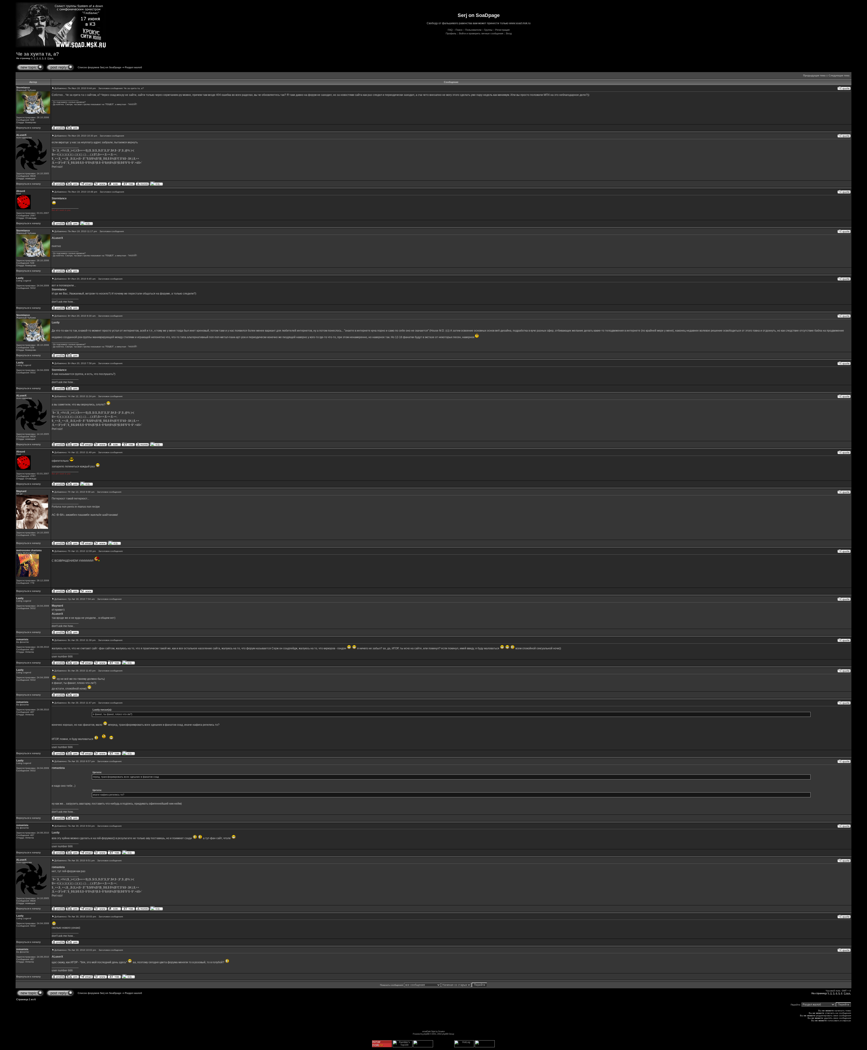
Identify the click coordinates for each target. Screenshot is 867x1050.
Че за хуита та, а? (37, 54)
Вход (509, 33)
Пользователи (473, 29)
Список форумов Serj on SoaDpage (99, 67)
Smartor (441, 1031)
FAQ (450, 29)
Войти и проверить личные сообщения (481, 33)
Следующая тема (839, 75)
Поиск (458, 29)
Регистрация (502, 29)
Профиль (451, 33)
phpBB (426, 1034)
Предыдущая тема (814, 75)
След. (50, 58)
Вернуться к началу (28, 127)
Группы (488, 29)
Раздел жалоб (133, 67)
